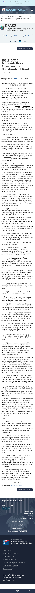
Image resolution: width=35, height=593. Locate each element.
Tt (29, 591)
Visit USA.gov (7, 580)
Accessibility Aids (16, 528)
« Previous (21, 49)
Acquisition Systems (26, 518)
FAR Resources (28, 513)
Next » (29, 49)
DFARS (21, 16)
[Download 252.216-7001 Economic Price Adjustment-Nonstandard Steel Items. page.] (24, 41)
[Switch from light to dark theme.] (17, 591)
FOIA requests (7, 556)
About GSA (6, 550)
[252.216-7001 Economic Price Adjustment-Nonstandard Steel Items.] (10, 41)
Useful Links (29, 511)
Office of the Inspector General (13, 563)
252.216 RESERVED (16, 485)
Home (3, 16)
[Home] (15, 10)
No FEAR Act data (8, 559)
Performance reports (10, 566)
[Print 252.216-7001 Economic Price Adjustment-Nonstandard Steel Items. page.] (20, 41)
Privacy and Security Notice (17, 525)
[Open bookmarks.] (15, 41)
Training (30, 516)
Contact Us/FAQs (17, 522)
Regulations (12, 16)
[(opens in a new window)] (6, 542)
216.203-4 (16, 78)
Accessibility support (10, 553)
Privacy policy (7, 569)
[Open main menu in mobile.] (32, 9)
